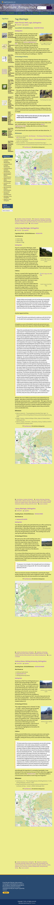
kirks (20, 502)
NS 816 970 (39, 233)
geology (49, 500)
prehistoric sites (30, 655)
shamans (22, 504)
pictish (33, 222)
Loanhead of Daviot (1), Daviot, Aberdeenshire (8, 165)
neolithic (17, 655)
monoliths (46, 653)
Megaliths (36, 653)
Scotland (24, 219)
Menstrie (41, 653)
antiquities (42, 219)
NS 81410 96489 (39, 666)
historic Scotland (27, 865)
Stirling (26, 504)
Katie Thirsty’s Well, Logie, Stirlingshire (28, 23)
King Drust (17, 222)
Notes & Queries (44, 13)
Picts (37, 222)
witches (35, 504)
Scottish (49, 502)
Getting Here (18, 31)
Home (4, 13)
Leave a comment (34, 223)
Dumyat (28, 220)
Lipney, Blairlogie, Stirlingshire (25, 508)
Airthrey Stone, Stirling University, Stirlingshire (30, 661)
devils (41, 500)
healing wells (34, 220)
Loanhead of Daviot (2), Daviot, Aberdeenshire (8, 161)
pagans (38, 502)
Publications (36, 13)
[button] (35, 168)
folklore (45, 500)
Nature (26, 502)
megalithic (31, 653)
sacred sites (40, 222)
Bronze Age (22, 653)
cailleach (24, 500)
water (26, 223)
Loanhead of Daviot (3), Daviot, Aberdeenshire (8, 170)
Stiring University (43, 866)
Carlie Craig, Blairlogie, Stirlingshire (27, 228)
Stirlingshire (28, 219)
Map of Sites (28, 13)
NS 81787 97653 (39, 28)
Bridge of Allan (23, 220)
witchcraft (31, 504)
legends (23, 502)
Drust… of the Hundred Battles (37, 139)
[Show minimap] (50, 182)
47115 (21, 673)
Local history (23, 222)
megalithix (26, 25)
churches (28, 500)
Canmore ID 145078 (21, 519)
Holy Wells (19, 219)
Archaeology (48, 219)
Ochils (30, 222)
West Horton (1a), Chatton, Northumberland (7, 189)
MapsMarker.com (34, 184)
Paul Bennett (27, 147)
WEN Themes (32, 903)
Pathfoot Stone (31, 773)
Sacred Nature (20, 499)
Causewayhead (42, 863)
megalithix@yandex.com (9, 2)
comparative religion (35, 500)
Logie (27, 222)
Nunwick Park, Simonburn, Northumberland (7, 193)
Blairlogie (17, 220)
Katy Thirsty (48, 220)
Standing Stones (24, 652)
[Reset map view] (17, 161)
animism (38, 499)
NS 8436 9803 (39, 514)
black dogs (42, 499)
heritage (21, 865)
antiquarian (36, 219)
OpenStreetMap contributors (46, 184)
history (38, 220)
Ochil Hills (21, 655)
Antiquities (11, 13)
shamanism (17, 504)
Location (19, 13)
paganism (34, 502)
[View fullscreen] (17, 158)
